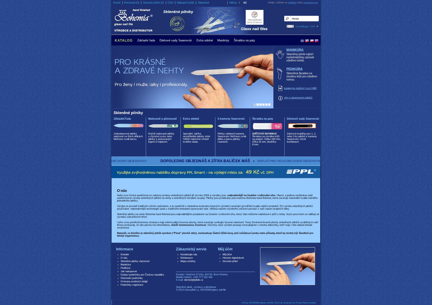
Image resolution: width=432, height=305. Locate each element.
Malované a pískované (162, 118)
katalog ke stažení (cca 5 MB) (300, 88)
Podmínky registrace (132, 284)
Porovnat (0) (131, 2)
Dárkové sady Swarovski (176, 40)
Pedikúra (294, 69)
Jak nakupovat (129, 271)
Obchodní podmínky (132, 278)
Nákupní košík (185, 2)
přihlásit (292, 2)
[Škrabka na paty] (267, 130)
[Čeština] (312, 41)
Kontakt (125, 254)
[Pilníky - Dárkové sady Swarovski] (302, 130)
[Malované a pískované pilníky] (163, 130)
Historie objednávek (233, 257)
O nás (124, 257)
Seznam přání (230, 261)
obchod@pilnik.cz (193, 279)
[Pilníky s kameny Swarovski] (233, 130)
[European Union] (302, 41)
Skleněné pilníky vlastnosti (135, 261)
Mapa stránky (188, 261)
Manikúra (295, 50)
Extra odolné (204, 40)
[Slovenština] (307, 41)
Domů (117, 2)
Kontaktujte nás (188, 254)
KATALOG (124, 40)
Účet (170, 2)
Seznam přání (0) (153, 2)
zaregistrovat (310, 2)
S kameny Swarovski (231, 118)
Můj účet (227, 254)
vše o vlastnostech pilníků (298, 97)
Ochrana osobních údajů (134, 281)
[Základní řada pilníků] (129, 130)
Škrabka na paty (244, 40)
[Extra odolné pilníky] (198, 130)
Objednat (203, 2)
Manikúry (223, 40)
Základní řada (146, 40)
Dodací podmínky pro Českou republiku (142, 274)
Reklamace (186, 257)
